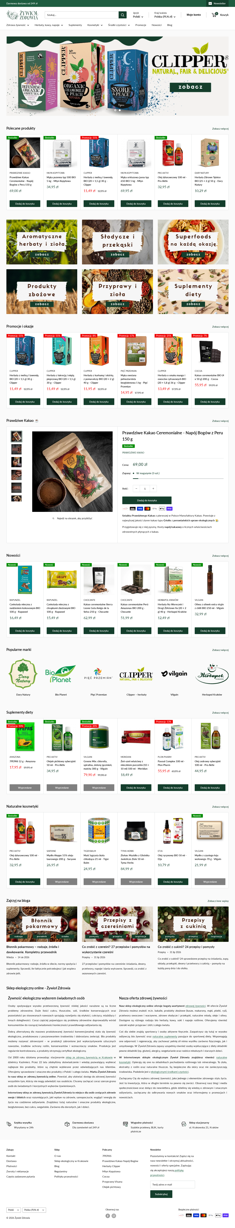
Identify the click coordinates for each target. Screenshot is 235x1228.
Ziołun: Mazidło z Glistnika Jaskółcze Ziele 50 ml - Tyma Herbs (135, 859)
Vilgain (199, 600)
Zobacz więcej (220, 128)
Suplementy (75, 24)
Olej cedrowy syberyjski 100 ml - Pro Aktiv (208, 763)
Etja (160, 851)
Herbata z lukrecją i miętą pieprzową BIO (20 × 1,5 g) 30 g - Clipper (61, 379)
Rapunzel (15, 600)
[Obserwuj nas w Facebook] (108, 1215)
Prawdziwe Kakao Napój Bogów (120, 1160)
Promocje (140, 24)
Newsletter (220, 3)
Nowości (157, 24)
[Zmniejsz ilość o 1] (136, 488)
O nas (57, 1155)
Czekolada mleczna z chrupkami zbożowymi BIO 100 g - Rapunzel (61, 608)
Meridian (126, 756)
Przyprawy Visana (112, 1181)
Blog (169, 24)
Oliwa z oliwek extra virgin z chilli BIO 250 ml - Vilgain (209, 606)
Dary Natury (202, 172)
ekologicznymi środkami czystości (169, 1071)
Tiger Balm (90, 851)
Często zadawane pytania (20, 1176)
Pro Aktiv (163, 172)
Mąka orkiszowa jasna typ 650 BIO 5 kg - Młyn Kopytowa (135, 181)
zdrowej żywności (195, 1005)
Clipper (88, 172)
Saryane (51, 851)
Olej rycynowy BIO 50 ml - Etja (172, 857)
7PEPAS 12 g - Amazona (22, 761)
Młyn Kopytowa (56, 172)
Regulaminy (60, 1171)
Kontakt (10, 1155)
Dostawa (11, 1160)
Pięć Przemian (129, 371)
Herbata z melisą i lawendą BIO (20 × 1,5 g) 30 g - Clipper (98, 181)
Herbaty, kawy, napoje (47, 24)
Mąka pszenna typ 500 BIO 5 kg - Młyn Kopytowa (61, 179)
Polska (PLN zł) (31, 1210)
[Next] (228, 172)
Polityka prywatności (66, 1176)
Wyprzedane (25, 787)
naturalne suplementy (165, 1036)
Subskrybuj (161, 1194)
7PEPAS (106, 1155)
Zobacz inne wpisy (218, 900)
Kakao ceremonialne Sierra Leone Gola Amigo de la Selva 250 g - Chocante (98, 608)
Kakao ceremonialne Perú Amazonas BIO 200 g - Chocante (134, 608)
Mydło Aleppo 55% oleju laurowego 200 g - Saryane (61, 857)
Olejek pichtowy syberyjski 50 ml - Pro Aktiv (61, 763)
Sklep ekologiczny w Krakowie (71, 1160)
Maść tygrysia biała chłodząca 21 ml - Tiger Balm (96, 859)
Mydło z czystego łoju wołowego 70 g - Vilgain (208, 857)
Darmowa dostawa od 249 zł (22, 3)
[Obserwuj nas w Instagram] (114, 1215)
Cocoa (198, 371)
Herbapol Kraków (168, 600)
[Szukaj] (123, 14)
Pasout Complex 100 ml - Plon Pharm (171, 763)
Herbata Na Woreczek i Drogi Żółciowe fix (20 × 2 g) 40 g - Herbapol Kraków (172, 608)
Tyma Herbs (127, 851)
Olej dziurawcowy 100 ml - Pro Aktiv (172, 179)
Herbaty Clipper (111, 1166)
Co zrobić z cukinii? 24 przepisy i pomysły (186, 947)
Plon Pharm (164, 756)
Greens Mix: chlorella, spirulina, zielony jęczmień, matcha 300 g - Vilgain (98, 765)
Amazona (15, 756)
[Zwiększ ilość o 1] (153, 488)
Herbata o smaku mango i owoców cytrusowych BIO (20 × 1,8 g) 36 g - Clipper (172, 379)
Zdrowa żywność (16, 24)
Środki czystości (117, 24)
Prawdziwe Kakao (20, 172)
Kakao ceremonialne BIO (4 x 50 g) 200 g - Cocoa (209, 377)
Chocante (89, 600)
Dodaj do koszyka (25, 203)
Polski (11, 1210)
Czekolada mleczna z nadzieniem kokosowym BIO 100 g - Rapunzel (25, 608)
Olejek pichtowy (111, 1186)
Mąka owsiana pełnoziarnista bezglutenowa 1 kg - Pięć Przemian (134, 381)
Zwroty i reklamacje (17, 1171)
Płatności (11, 1166)
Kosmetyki (93, 24)
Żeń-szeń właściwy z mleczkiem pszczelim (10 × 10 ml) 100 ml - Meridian (135, 765)
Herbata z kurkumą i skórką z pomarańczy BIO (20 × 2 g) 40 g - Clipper (99, 379)
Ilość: (125, 488)
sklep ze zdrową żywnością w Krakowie (89, 1057)
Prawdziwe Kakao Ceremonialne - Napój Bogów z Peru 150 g (21, 181)
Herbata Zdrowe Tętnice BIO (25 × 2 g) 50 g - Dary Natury (209, 181)
